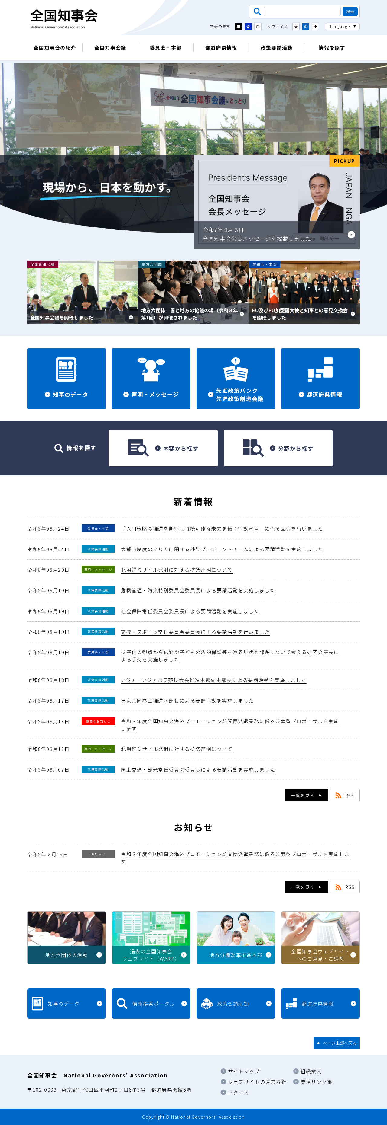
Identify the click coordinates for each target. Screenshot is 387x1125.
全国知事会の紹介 (55, 47)
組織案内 (311, 1071)
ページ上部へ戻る (340, 1043)
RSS (350, 795)
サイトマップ (244, 1071)
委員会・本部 (166, 47)
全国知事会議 (110, 47)
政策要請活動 (277, 47)
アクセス (238, 1092)
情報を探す (332, 47)
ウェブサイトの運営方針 (257, 1081)
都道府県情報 (221, 47)
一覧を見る (302, 795)
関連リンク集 (317, 1081)
